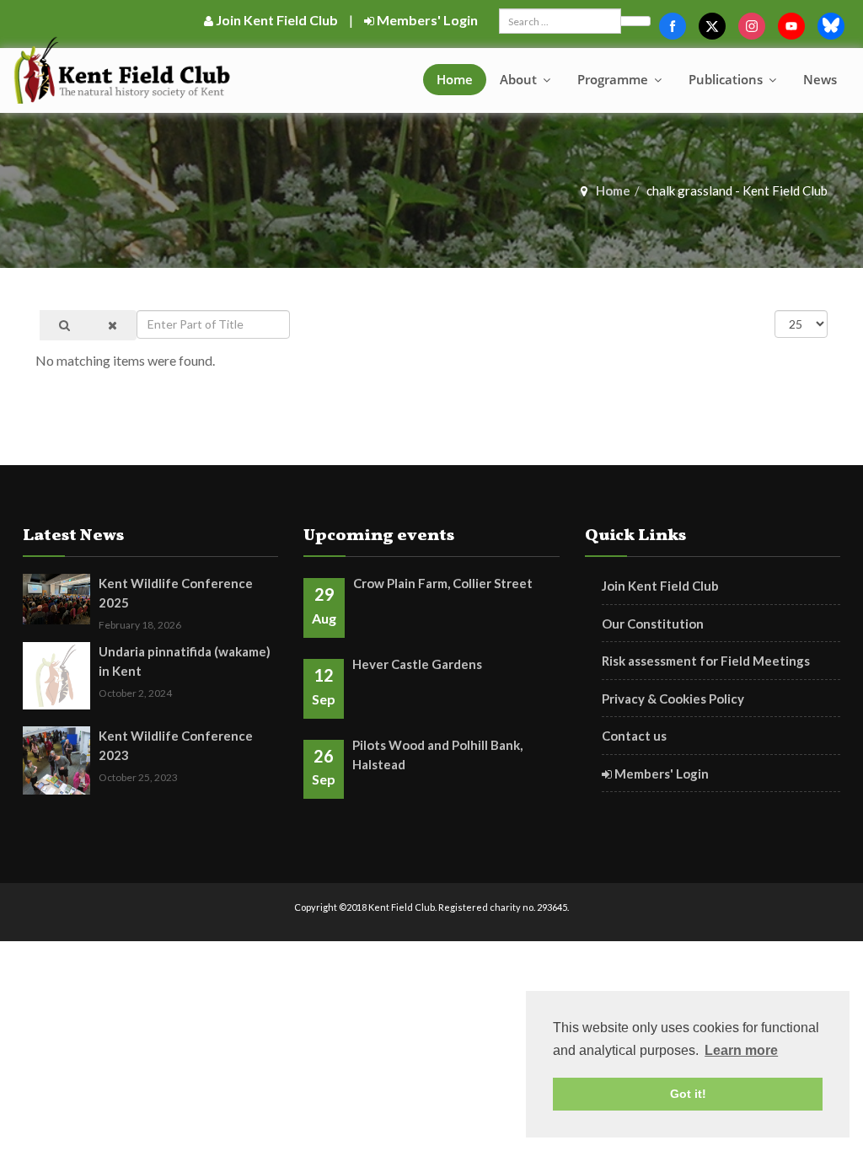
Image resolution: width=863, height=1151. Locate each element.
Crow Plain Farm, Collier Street (443, 583)
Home (455, 79)
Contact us (634, 735)
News (820, 79)
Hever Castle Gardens (417, 664)
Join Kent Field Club (275, 20)
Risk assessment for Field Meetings (706, 660)
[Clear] (112, 325)
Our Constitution (653, 623)
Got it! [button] (688, 1093)
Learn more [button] (741, 1050)
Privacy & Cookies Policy (673, 698)
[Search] (64, 325)
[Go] (635, 21)
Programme (614, 79)
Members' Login (426, 20)
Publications (727, 79)
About (520, 79)
